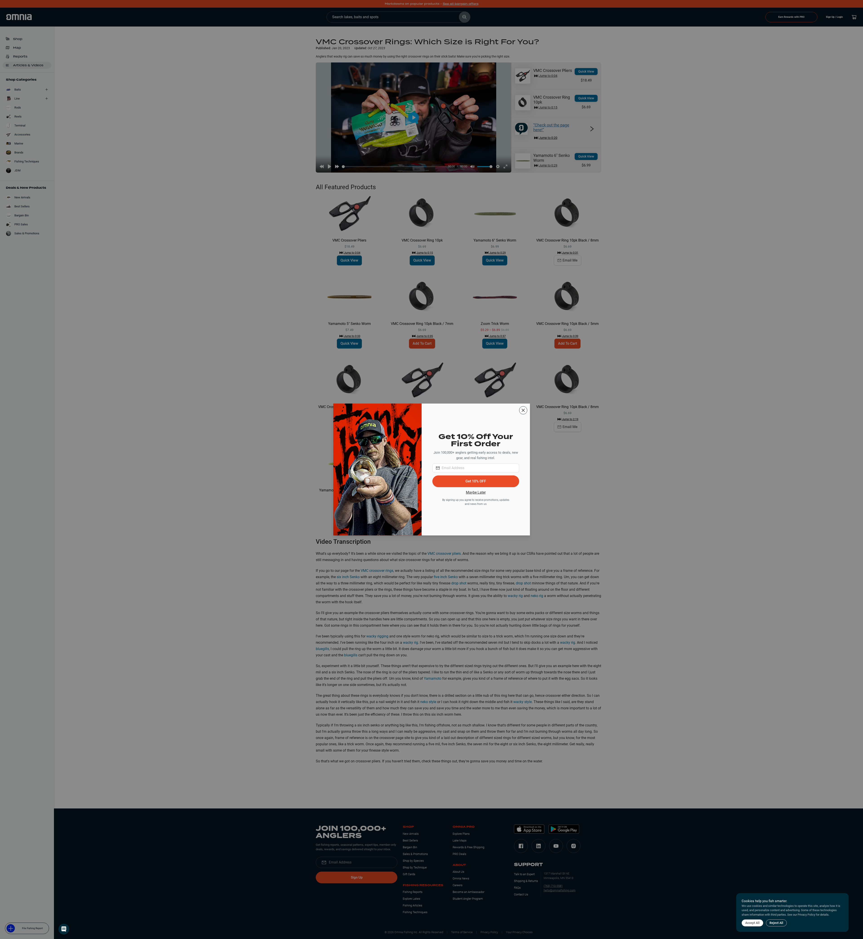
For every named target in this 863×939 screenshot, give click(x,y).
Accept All (752, 923)
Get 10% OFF (475, 481)
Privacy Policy (806, 914)
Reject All (776, 923)
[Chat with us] (63, 929)
